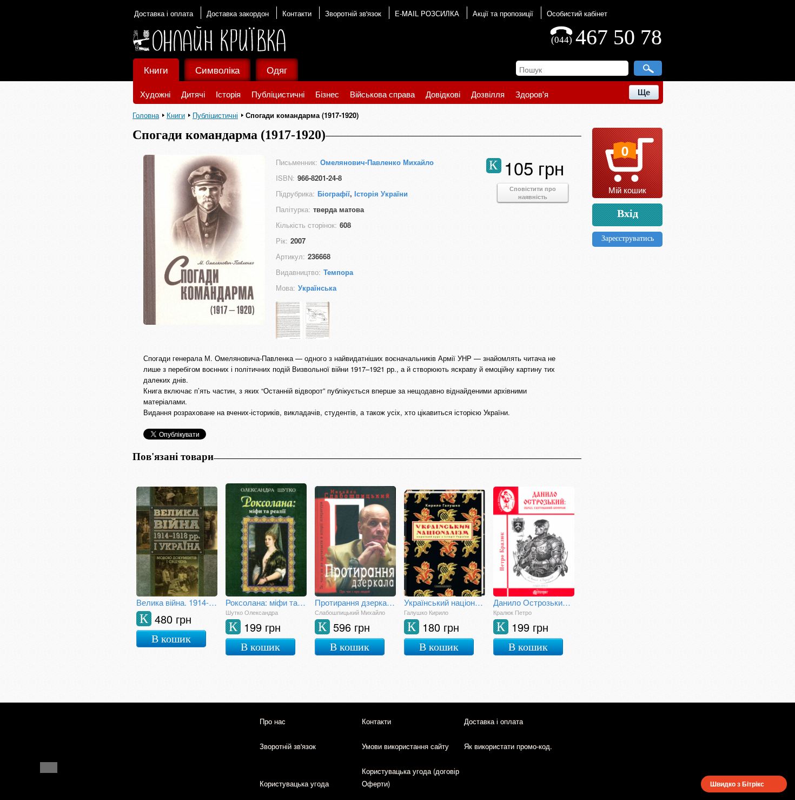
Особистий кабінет (577, 13)
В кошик (171, 639)
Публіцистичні (277, 94)
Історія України (381, 193)
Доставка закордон (238, 13)
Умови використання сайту (405, 746)
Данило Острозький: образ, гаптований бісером (533, 602)
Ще (644, 92)
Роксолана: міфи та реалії (266, 602)
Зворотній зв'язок (353, 13)
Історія (228, 94)
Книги (156, 69)
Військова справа (382, 94)
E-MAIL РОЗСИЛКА (427, 13)
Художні (155, 94)
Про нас (273, 721)
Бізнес (327, 94)
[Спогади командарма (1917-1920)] (204, 321)
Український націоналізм (444, 602)
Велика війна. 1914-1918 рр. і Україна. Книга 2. (176, 602)
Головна (145, 115)
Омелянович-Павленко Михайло (377, 162)
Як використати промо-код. (508, 746)
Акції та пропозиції (503, 13)
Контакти (297, 13)
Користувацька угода (294, 783)
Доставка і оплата (163, 13)
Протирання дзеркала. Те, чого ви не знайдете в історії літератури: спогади (355, 602)
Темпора (338, 272)
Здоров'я (531, 94)
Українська (317, 288)
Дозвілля (488, 94)
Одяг (277, 69)
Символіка (217, 69)
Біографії (333, 193)
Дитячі (193, 94)
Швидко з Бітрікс (737, 784)
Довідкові (443, 94)
